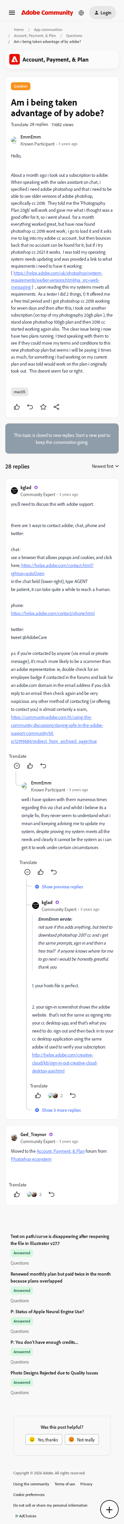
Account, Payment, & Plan (35, 35)
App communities (48, 29)
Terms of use (65, 1483)
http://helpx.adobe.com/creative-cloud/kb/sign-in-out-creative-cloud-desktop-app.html (65, 1062)
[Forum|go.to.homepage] (47, 12)
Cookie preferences (29, 1494)
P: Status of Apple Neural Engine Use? (47, 1311)
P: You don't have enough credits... (44, 1342)
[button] (12, 15)
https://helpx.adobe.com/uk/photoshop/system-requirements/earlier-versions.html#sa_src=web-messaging (57, 280)
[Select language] (81, 12)
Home (19, 29)
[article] (62, 627)
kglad (26, 487)
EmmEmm (31, 137)
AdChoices (27, 1515)
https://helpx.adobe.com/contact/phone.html (53, 613)
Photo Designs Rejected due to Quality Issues (54, 1372)
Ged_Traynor (33, 1134)
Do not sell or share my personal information (50, 1505)
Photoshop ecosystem (31, 1159)
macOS (19, 391)
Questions (74, 35)
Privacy (86, 1483)
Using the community (31, 1483)
